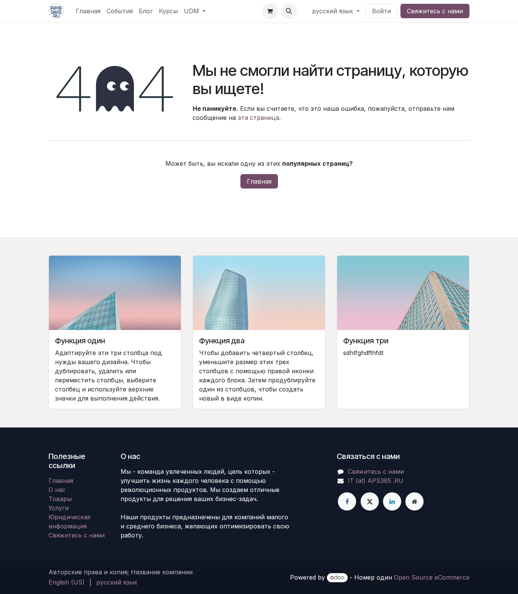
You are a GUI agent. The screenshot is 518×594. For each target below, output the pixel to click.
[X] (370, 501)
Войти (381, 11)
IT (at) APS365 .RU (375, 480)
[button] (289, 11)
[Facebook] (347, 501)
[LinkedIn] (392, 501)
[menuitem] (88, 11)
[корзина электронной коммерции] (270, 11)
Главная (259, 181)
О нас (57, 489)
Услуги (59, 508)
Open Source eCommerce (431, 577)
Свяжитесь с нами (435, 11)
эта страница (258, 117)
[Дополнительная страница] (414, 501)
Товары (60, 499)
